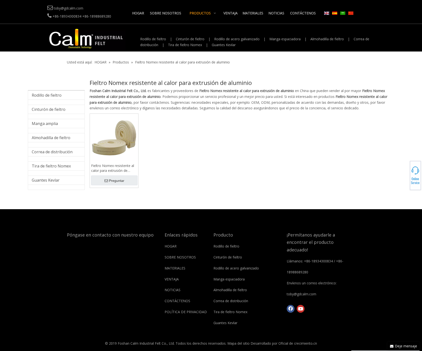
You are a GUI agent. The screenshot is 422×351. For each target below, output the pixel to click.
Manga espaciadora (285, 39)
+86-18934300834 (405, 172)
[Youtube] (301, 309)
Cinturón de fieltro (190, 39)
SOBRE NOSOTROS (180, 257)
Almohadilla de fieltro (327, 39)
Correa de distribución (52, 152)
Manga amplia (45, 123)
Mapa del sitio (238, 343)
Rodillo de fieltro (153, 39)
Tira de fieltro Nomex (185, 44)
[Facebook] (291, 309)
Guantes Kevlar (224, 44)
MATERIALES (175, 268)
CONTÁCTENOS (177, 301)
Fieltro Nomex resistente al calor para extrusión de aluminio (112, 168)
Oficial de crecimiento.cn (297, 343)
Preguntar (116, 181)
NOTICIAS (172, 290)
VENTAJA (172, 279)
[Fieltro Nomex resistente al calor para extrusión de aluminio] (114, 137)
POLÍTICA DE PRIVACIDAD (186, 312)
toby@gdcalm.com (405, 175)
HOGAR (171, 246)
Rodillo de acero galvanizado (237, 39)
